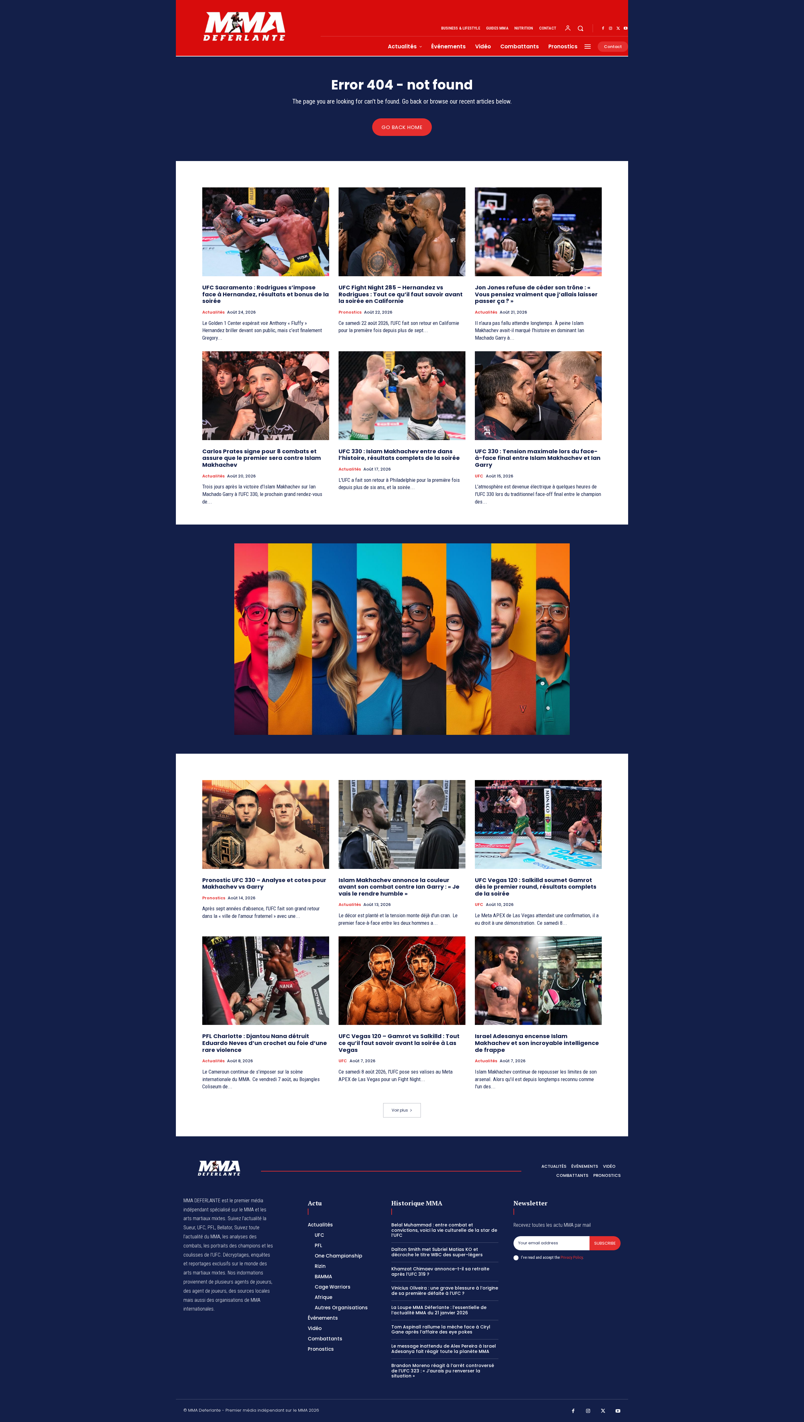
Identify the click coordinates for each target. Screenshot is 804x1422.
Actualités (213, 312)
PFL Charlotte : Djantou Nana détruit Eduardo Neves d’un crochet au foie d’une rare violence (264, 1042)
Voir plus (400, 1110)
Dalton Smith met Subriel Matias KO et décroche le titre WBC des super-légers (437, 1252)
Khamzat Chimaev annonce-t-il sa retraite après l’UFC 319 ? (440, 1271)
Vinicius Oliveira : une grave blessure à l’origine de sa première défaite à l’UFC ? (444, 1290)
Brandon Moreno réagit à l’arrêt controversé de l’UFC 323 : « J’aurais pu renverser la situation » (442, 1370)
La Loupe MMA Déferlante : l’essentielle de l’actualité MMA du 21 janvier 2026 (438, 1310)
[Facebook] (603, 28)
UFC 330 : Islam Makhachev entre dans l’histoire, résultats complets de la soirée (399, 454)
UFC (479, 476)
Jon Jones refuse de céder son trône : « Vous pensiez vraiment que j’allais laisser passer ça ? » (536, 294)
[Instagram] (610, 28)
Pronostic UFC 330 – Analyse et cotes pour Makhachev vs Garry (264, 883)
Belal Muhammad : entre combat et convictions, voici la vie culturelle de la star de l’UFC (444, 1230)
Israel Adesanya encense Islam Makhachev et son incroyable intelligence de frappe (537, 1042)
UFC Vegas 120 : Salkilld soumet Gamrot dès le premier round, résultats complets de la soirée (535, 886)
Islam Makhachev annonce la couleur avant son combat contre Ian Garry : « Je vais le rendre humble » (399, 886)
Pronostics (350, 312)
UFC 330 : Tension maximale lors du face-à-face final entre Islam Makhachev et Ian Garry (537, 458)
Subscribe (605, 1243)
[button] (580, 28)
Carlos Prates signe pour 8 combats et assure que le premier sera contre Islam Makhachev (261, 458)
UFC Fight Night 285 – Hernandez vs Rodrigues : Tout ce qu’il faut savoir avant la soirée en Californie (401, 294)
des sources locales (249, 1291)
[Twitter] (618, 28)
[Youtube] (625, 28)
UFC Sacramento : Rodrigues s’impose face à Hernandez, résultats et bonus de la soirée (265, 294)
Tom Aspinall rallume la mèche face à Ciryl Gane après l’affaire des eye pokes (440, 1329)
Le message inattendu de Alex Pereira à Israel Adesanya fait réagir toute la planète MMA (443, 1349)
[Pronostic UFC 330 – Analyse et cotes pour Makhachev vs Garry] (265, 824)
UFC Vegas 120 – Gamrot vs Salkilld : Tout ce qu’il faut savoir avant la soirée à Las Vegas (399, 1042)
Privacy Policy (572, 1257)
